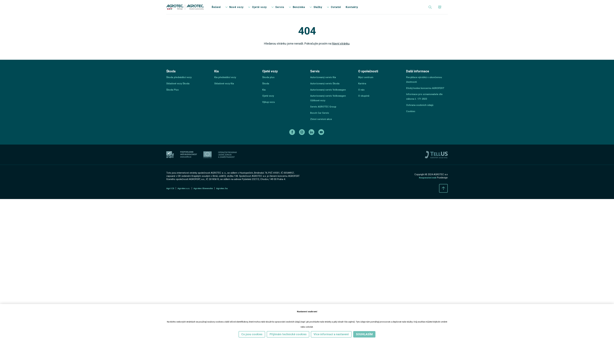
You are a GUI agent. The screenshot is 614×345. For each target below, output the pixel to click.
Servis (287, 8)
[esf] (170, 163)
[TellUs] (436, 163)
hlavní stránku (344, 46)
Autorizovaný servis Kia (324, 81)
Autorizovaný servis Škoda (326, 88)
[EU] (207, 163)
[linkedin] (312, 141)
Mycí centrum (366, 81)
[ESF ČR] (188, 163)
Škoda (266, 88)
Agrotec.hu (226, 197)
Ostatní (347, 8)
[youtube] (322, 141)
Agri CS (170, 197)
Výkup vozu (269, 108)
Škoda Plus (173, 95)
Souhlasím (370, 334)
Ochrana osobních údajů (420, 112)
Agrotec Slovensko (206, 197)
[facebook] (291, 141)
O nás (361, 95)
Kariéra (362, 88)
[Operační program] (227, 163)
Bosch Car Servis (320, 120)
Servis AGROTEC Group (324, 113)
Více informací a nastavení (333, 334)
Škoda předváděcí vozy (180, 81)
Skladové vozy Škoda (179, 88)
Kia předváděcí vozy (226, 81)
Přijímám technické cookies (286, 334)
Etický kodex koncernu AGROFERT (426, 93)
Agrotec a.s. (185, 197)
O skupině (364, 101)
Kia (264, 95)
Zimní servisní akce (322, 127)
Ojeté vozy (266, 8)
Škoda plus (268, 81)
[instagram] (301, 141)
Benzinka (308, 8)
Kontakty (364, 8)
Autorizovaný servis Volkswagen (330, 95)
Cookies (411, 118)
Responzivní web (426, 186)
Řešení (221, 8)
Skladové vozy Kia (225, 88)
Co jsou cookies (247, 334)
